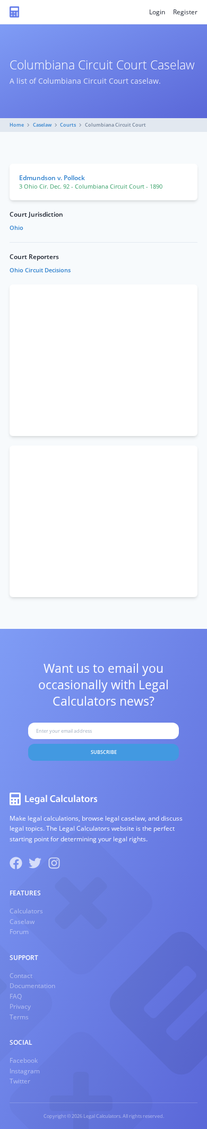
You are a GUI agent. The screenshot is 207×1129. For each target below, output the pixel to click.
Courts (68, 124)
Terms (19, 1016)
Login (157, 11)
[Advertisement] (103, 360)
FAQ (16, 996)
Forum (19, 931)
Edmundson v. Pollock (52, 177)
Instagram (25, 1070)
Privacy (20, 1006)
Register (185, 11)
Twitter (20, 1081)
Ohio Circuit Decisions (40, 270)
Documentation (32, 985)
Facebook (24, 1060)
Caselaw (42, 124)
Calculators (26, 910)
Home (17, 124)
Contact (21, 975)
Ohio (16, 228)
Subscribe (104, 752)
